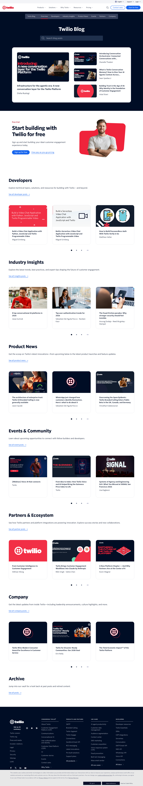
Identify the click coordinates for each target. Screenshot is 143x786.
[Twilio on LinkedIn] (21, 768)
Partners (102, 16)
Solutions (52, 7)
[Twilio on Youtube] (26, 768)
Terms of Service (73, 778)
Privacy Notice (43, 778)
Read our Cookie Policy (127, 783)
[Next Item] (87, 250)
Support (129, 2)
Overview (44, 16)
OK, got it (92, 783)
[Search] (107, 7)
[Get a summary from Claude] (37, 728)
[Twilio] (8, 8)
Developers (55, 16)
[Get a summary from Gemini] (32, 728)
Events (93, 16)
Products (40, 7)
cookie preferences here (105, 775)
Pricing (88, 7)
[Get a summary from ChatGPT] (27, 728)
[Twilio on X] (16, 768)
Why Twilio (65, 7)
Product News (83, 16)
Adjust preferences (111, 783)
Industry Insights (69, 16)
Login (137, 2)
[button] (71, 250)
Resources (77, 7)
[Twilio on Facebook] (11, 768)
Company (112, 16)
